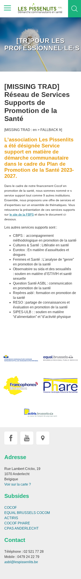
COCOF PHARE (17, 523)
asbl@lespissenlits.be (21, 562)
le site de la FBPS (22, 214)
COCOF (10, 507)
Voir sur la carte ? (17, 484)
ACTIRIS (11, 518)
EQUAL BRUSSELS (20, 513)
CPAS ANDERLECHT (21, 528)
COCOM (43, 513)
